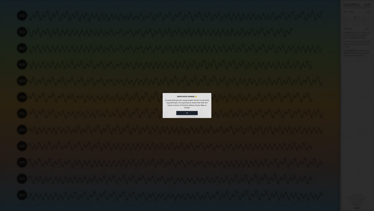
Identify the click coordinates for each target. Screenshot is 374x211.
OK (187, 113)
